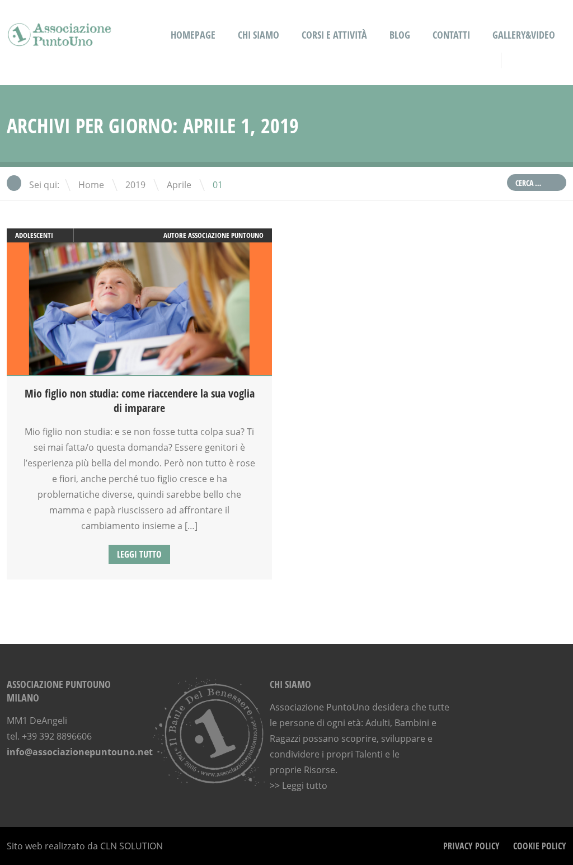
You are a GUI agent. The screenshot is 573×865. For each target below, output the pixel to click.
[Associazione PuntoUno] (60, 39)
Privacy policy (471, 846)
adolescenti (34, 235)
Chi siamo (258, 34)
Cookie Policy (539, 846)
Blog (399, 34)
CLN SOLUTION (131, 846)
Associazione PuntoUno (226, 235)
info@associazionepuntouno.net (80, 752)
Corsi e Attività (334, 34)
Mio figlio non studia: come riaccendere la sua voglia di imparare (140, 400)
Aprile (179, 185)
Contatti (451, 34)
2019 (135, 185)
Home (91, 185)
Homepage (193, 34)
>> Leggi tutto (298, 785)
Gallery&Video (523, 34)
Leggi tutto (139, 554)
